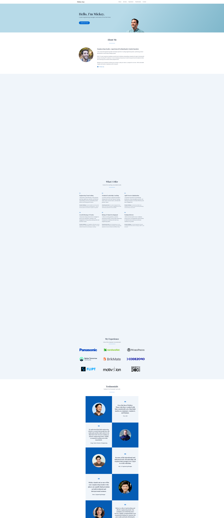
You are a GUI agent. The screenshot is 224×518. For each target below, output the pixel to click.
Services (125, 1)
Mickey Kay (81, 2)
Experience (131, 1)
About (120, 1)
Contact (144, 1)
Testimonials (138, 1)
